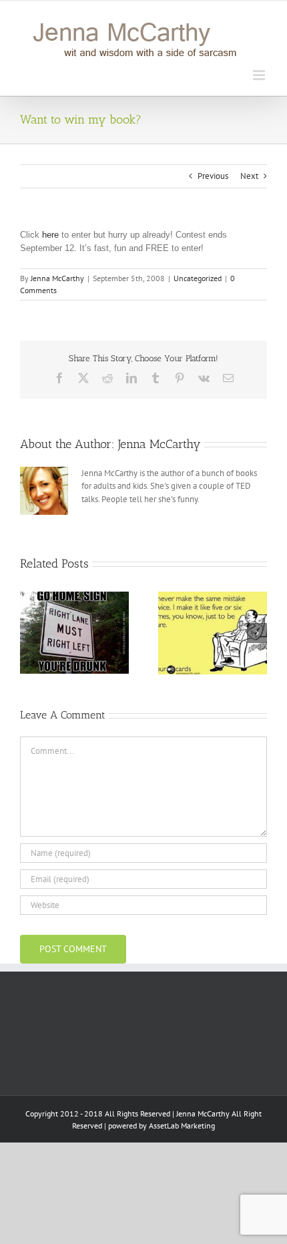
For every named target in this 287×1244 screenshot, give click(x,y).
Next (249, 176)
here (50, 235)
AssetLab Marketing (182, 1125)
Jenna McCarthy (57, 278)
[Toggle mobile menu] (260, 75)
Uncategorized (198, 278)
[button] (30, 633)
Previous (213, 176)
